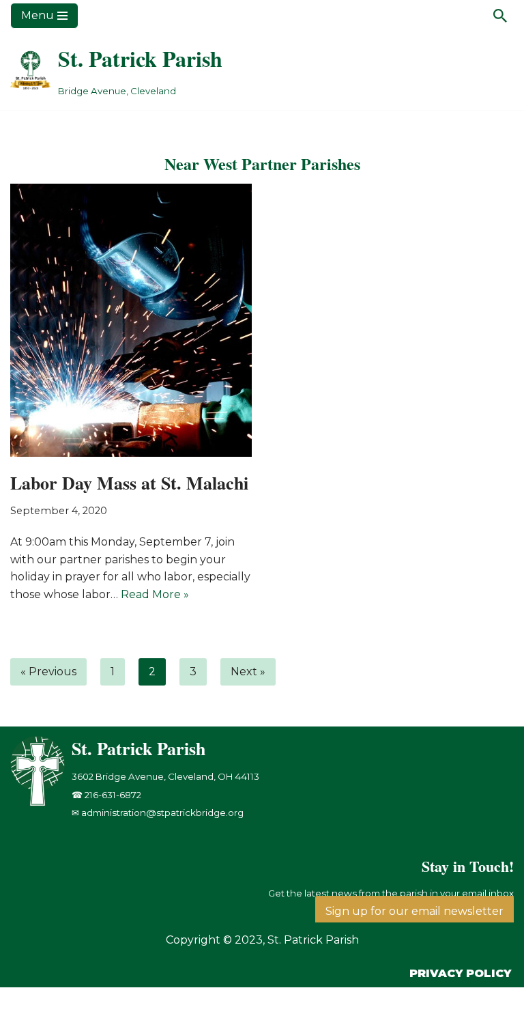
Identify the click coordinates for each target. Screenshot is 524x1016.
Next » (248, 671)
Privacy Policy (460, 973)
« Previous (48, 671)
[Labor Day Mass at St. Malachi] (131, 320)
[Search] (500, 16)
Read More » (155, 594)
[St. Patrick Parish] (41, 802)
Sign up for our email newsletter (414, 911)
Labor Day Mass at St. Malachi (129, 483)
